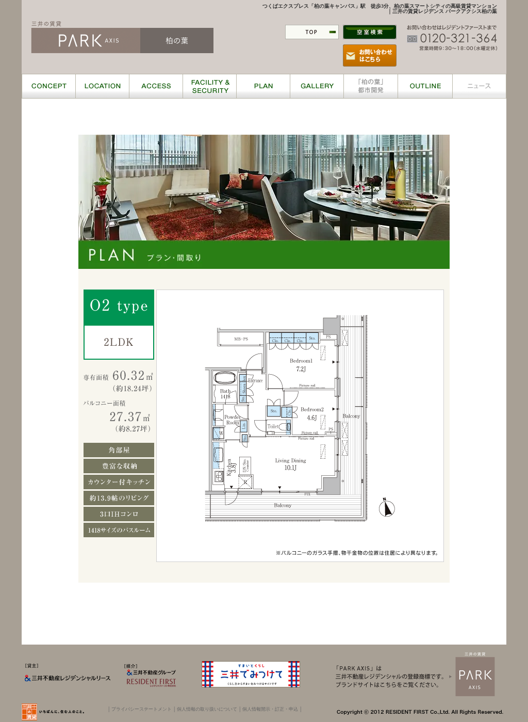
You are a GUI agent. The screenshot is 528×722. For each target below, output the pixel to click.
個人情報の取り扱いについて (207, 709)
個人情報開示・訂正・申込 (270, 709)
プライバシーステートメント (141, 709)
